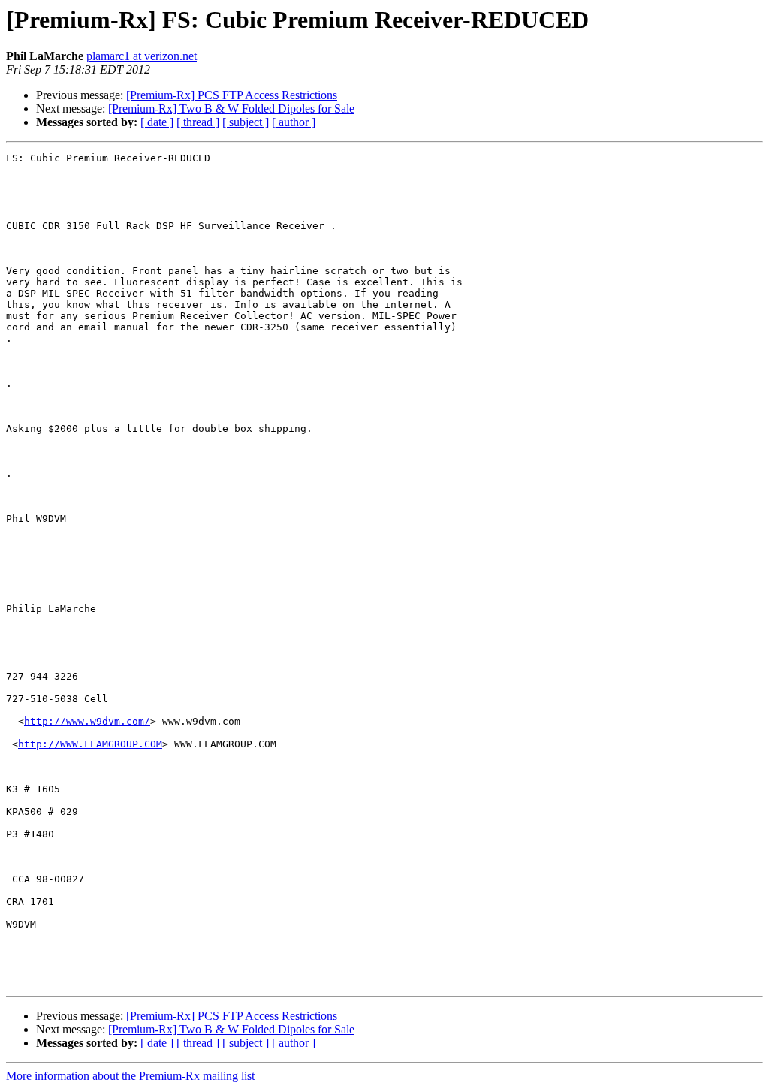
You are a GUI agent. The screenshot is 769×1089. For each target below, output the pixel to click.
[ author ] (293, 122)
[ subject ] (245, 122)
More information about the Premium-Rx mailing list (130, 1075)
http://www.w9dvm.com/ (87, 721)
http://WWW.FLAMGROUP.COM (90, 744)
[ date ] (156, 122)
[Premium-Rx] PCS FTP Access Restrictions (231, 95)
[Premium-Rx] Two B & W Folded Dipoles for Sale (231, 108)
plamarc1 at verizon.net (141, 56)
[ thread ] (197, 122)
